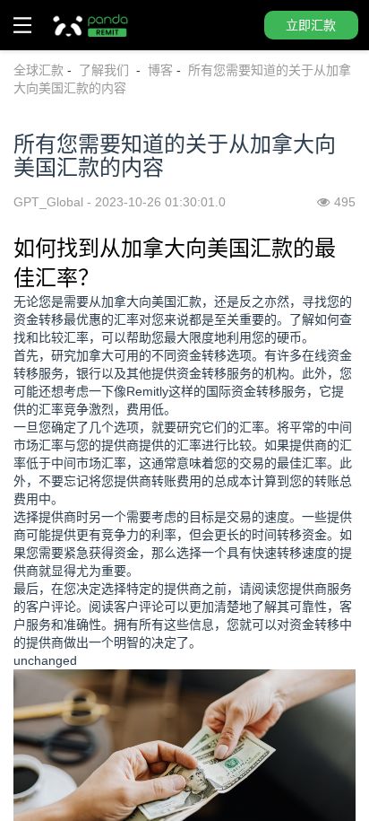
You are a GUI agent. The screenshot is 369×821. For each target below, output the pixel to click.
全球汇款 (38, 70)
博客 (160, 70)
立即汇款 (311, 25)
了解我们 (106, 70)
